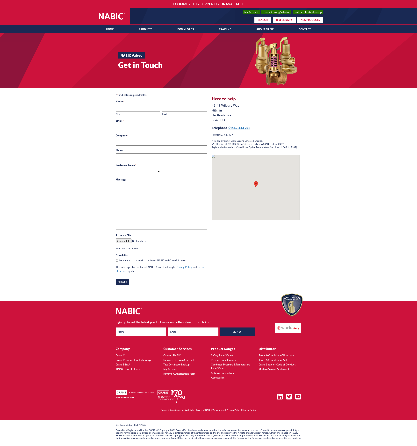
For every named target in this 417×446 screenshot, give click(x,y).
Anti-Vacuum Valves (222, 373)
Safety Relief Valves (222, 355)
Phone (120, 150)
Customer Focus (126, 165)
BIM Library (284, 20)
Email (120, 120)
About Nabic (265, 29)
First (118, 114)
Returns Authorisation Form (179, 373)
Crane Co (121, 355)
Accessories (217, 377)
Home (110, 29)
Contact (305, 29)
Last (164, 114)
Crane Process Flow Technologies (134, 360)
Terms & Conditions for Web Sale (177, 410)
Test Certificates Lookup (308, 12)
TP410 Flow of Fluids (128, 369)
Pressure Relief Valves (223, 360)
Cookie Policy (249, 410)
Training (225, 29)
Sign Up (237, 332)
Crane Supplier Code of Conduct (277, 364)
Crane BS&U (123, 364)
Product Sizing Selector (276, 12)
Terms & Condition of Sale (273, 360)
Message (122, 179)
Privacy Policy (184, 267)
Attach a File (123, 235)
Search (263, 20)
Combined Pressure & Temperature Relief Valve (230, 366)
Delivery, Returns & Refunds (179, 360)
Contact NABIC (172, 355)
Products (145, 29)
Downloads (185, 29)
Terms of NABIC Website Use (210, 410)
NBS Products (310, 20)
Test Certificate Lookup (176, 364)
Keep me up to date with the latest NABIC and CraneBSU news (152, 260)
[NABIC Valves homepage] (112, 16)
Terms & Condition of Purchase (276, 355)
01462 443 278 (239, 127)
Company (122, 135)
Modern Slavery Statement (274, 369)
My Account (251, 12)
